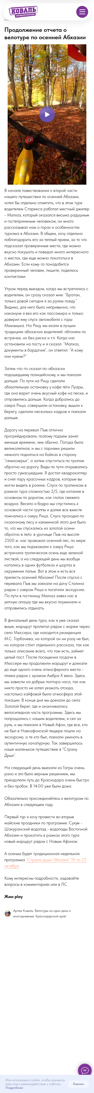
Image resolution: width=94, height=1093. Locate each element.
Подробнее (14, 1088)
